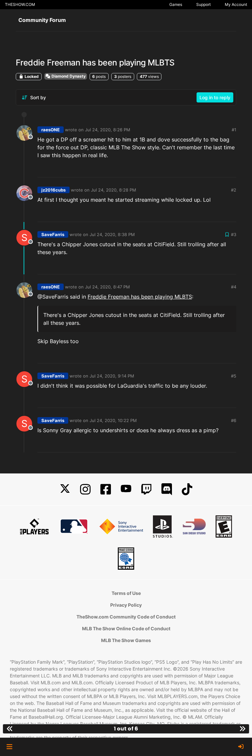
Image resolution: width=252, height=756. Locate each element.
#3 (233, 234)
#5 (233, 375)
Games (175, 4)
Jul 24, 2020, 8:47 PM (107, 286)
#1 (234, 129)
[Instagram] (85, 489)
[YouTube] (126, 489)
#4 (233, 286)
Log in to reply (215, 97)
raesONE (50, 129)
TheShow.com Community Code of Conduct (126, 616)
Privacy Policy (126, 605)
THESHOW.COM (20, 4)
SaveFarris (52, 234)
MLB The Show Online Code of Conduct (126, 628)
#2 (233, 190)
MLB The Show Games (126, 640)
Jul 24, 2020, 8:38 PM (112, 234)
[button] (9, 746)
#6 (233, 420)
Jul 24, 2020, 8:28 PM (113, 190)
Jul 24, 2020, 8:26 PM (107, 129)
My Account (236, 4)
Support (203, 4)
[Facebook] (105, 489)
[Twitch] (146, 489)
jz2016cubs (53, 190)
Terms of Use (126, 593)
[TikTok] (187, 489)
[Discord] (166, 489)
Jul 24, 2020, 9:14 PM (112, 375)
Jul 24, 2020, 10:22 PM (113, 420)
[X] (65, 489)
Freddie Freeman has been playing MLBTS (140, 296)
